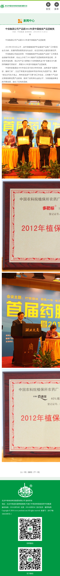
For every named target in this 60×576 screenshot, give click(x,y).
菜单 (56, 9)
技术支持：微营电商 (43, 507)
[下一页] (36, 472)
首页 (48, 9)
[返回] (30, 472)
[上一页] (23, 472)
